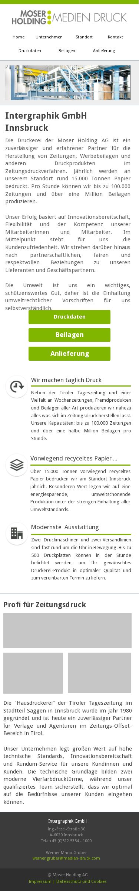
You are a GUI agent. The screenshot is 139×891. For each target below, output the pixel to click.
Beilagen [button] (69, 335)
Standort (84, 37)
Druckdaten (30, 50)
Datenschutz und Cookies (81, 881)
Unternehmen (49, 37)
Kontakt (115, 37)
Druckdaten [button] (70, 316)
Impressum (40, 881)
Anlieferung (104, 50)
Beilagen (67, 50)
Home (18, 37)
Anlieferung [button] (69, 353)
